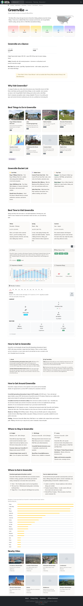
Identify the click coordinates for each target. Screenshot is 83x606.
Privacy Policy (34, 598)
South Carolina (35, 5)
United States (24, 5)
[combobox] (17, 2)
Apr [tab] (19, 289)
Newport (56, 175)
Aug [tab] (30, 289)
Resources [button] (42, 2)
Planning (35, 2)
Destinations (28, 2)
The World (12, 5)
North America (17, 5)
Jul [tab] (27, 289)
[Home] (8, 5)
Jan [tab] (10, 289)
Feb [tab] (13, 289)
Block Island (57, 182)
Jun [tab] (25, 289)
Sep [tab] (33, 289)
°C (71, 246)
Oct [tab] (36, 289)
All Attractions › (12, 159)
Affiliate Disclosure (53, 598)
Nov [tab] (39, 289)
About (27, 598)
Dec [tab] (41, 289)
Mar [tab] (16, 289)
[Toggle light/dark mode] (81, 2)
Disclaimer (43, 598)
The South (29, 5)
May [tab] (22, 289)
